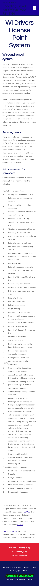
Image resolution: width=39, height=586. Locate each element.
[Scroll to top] (34, 552)
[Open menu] (35, 8)
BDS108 (27, 512)
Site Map (12, 548)
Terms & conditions (19, 556)
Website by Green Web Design (19, 579)
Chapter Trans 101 (9, 531)
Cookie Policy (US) (19, 552)
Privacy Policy (24, 548)
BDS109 (20, 524)
